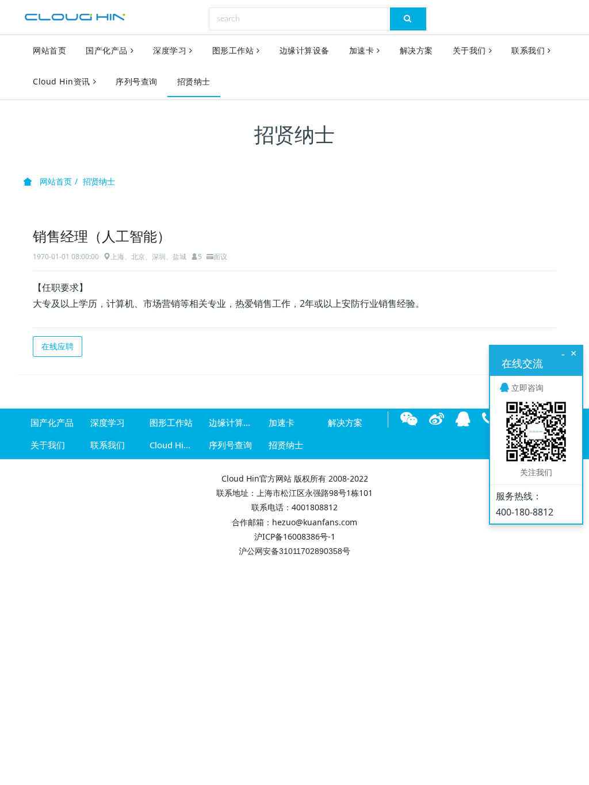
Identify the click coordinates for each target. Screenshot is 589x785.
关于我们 (469, 50)
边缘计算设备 (305, 50)
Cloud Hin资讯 (61, 81)
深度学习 (169, 50)
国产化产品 (107, 50)
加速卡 (361, 50)
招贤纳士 (194, 81)
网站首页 (49, 50)
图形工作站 (233, 50)
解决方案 (416, 50)
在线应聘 (57, 346)
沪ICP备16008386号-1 (294, 536)
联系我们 (528, 50)
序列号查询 (137, 81)
